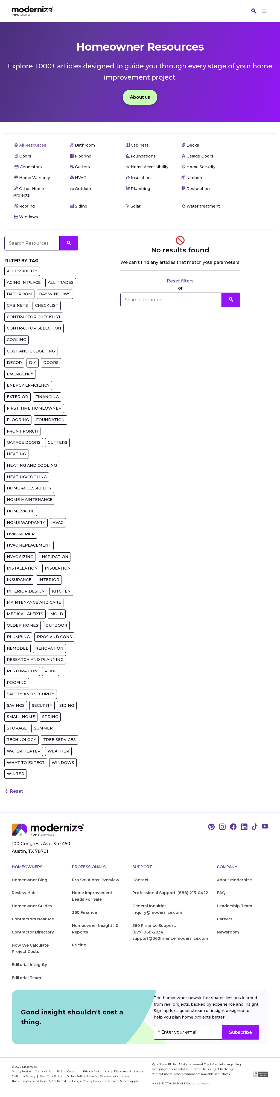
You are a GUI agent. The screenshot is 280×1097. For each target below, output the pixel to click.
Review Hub (24, 892)
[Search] (254, 11)
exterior (17, 396)
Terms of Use (44, 1071)
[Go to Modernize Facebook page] (233, 827)
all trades (61, 282)
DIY (32, 362)
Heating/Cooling (27, 476)
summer (43, 728)
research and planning (35, 659)
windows (63, 762)
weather (58, 751)
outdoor (56, 625)
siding (66, 705)
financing (47, 396)
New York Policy (51, 1076)
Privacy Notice (22, 1071)
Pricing (79, 945)
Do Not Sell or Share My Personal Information (97, 1076)
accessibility (22, 271)
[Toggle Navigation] (264, 11)
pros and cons (54, 636)
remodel (17, 648)
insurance (19, 579)
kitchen (61, 591)
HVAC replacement (29, 545)
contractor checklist (34, 316)
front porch (22, 431)
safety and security (30, 694)
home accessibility (29, 488)
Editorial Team (26, 977)
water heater (23, 751)
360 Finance (84, 912)
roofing (17, 682)
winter (15, 773)
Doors (51, 362)
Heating (16, 453)
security (42, 705)
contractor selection (34, 328)
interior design (26, 591)
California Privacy (24, 1076)
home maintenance (29, 499)
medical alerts (25, 613)
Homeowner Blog (29, 879)
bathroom (19, 293)
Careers (224, 919)
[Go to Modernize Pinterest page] (211, 827)
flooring (18, 419)
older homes (22, 625)
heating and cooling (32, 465)
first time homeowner (34, 408)
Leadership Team (234, 905)
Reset (16, 791)
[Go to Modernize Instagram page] (222, 827)
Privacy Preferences (96, 1071)
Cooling (16, 339)
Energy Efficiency (28, 385)
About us (140, 97)
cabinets (17, 305)
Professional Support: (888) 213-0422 (170, 892)
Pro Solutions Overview (95, 879)
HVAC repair (21, 534)
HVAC (57, 522)
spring (50, 716)
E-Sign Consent (68, 1071)
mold (56, 613)
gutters (57, 442)
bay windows (55, 293)
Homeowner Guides (32, 905)
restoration (22, 671)
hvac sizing (20, 556)
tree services (59, 739)
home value (20, 511)
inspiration (54, 556)
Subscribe (240, 1032)
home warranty (26, 522)
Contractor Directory (33, 932)
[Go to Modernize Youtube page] (265, 827)
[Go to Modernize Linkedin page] (244, 827)
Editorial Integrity (29, 964)
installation (22, 568)
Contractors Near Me (33, 919)
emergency (20, 374)
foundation (50, 419)
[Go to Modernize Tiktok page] (254, 827)
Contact (140, 879)
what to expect (26, 762)
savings (16, 705)
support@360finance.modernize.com (170, 938)
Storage (17, 728)
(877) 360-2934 (147, 932)
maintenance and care (34, 602)
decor (14, 362)
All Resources (32, 145)
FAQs (222, 892)
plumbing (18, 636)
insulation (58, 568)
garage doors (23, 442)
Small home (21, 716)
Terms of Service (119, 1081)
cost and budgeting (31, 351)
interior (49, 579)
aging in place (24, 282)
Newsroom (228, 932)
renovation (49, 648)
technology (21, 739)
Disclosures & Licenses (129, 1071)
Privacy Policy (92, 1081)
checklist (46, 305)
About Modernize (234, 879)
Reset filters (180, 281)
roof (51, 671)
